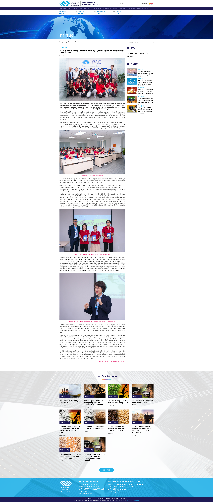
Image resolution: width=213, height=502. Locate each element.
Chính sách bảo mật (133, 500)
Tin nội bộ (78, 42)
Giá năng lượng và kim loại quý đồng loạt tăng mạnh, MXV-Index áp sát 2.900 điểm (69, 429)
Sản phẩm (66, 8)
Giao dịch (97, 8)
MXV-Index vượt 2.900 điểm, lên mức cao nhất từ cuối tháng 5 (142, 403)
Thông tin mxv (142, 8)
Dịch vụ (75, 8)
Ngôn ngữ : (145, 3)
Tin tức (122, 8)
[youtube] (140, 484)
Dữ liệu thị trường (86, 8)
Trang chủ (62, 42)
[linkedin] (142, 484)
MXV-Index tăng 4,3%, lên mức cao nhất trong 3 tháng (118, 402)
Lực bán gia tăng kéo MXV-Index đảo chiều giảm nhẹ (94, 427)
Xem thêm (107, 470)
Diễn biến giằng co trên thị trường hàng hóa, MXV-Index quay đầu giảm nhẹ (94, 403)
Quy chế (116, 8)
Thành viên (107, 8)
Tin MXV (130, 57)
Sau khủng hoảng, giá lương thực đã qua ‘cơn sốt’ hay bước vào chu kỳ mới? (70, 456)
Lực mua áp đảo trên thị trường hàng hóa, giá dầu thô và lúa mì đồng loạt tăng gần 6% (141, 429)
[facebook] (137, 484)
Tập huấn (131, 8)
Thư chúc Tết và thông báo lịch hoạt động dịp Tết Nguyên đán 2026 (145, 82)
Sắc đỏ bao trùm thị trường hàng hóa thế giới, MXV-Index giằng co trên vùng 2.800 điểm (94, 457)
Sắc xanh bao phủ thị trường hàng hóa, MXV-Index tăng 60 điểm (117, 428)
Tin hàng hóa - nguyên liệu (137, 53)
